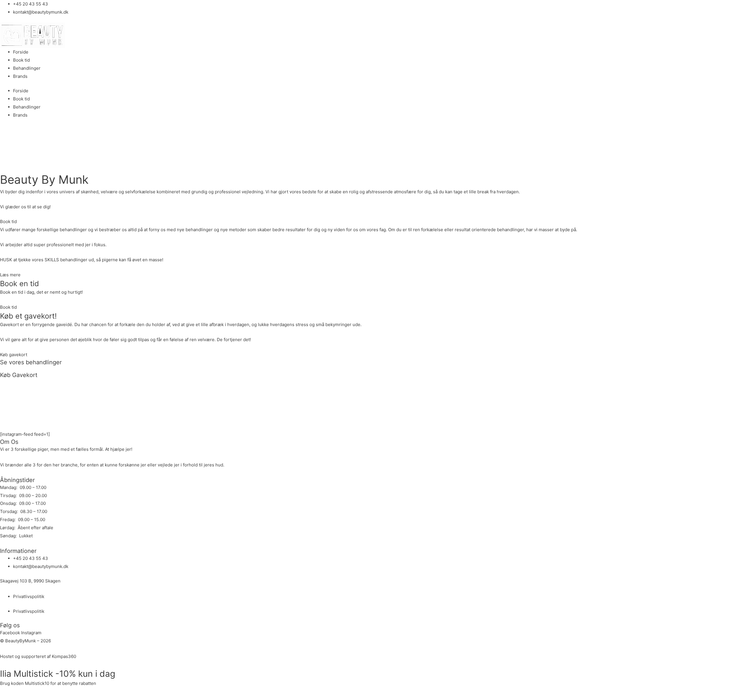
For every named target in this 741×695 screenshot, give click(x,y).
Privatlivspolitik (28, 596)
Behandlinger (27, 68)
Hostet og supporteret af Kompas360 (38, 656)
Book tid (21, 60)
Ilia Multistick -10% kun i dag (57, 673)
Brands (20, 76)
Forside (20, 52)
